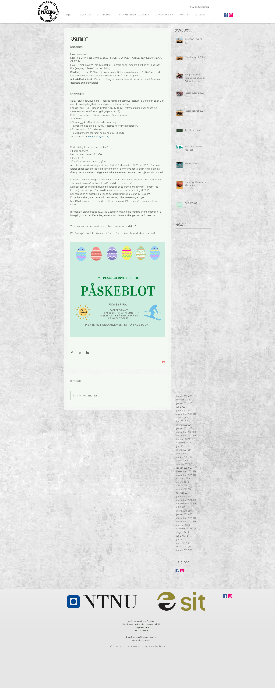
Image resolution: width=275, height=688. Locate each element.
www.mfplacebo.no (141, 640)
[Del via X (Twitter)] (79, 352)
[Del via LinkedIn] (87, 352)
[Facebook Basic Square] (177, 570)
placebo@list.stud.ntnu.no (144, 637)
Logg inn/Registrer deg (199, 7)
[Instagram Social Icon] (231, 15)
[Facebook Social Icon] (226, 15)
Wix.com (165, 646)
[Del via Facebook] (71, 352)
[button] (105, 15)
